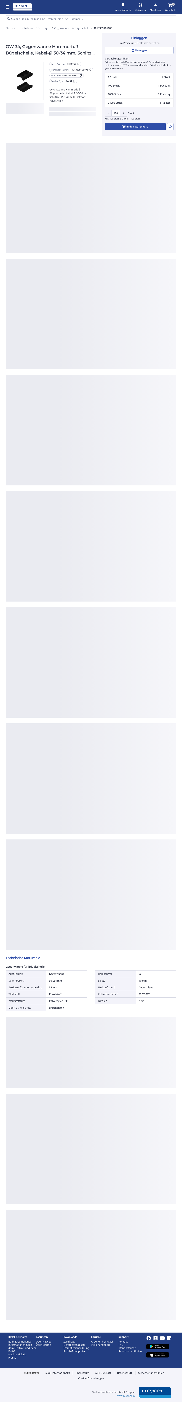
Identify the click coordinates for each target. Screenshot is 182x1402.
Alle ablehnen (98, 226)
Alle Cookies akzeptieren (127, 226)
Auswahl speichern (55, 226)
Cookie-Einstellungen (58, 211)
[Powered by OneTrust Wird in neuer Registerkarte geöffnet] (131, 236)
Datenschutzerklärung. (57, 158)
